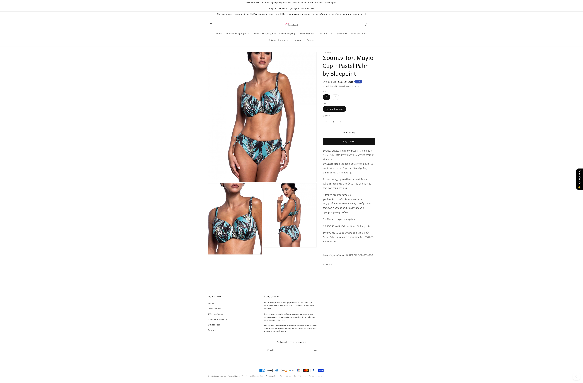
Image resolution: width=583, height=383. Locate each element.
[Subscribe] (315, 350)
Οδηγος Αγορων (216, 314)
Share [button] (329, 264)
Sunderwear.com (221, 376)
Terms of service (315, 376)
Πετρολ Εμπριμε (334, 109)
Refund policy (285, 376)
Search (211, 303)
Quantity (326, 115)
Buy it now (349, 141)
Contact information (254, 376)
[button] (211, 24)
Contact (212, 330)
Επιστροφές (214, 324)
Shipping (338, 86)
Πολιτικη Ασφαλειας (218, 319)
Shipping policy (300, 376)
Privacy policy (271, 376)
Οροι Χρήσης (215, 308)
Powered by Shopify (236, 376)
